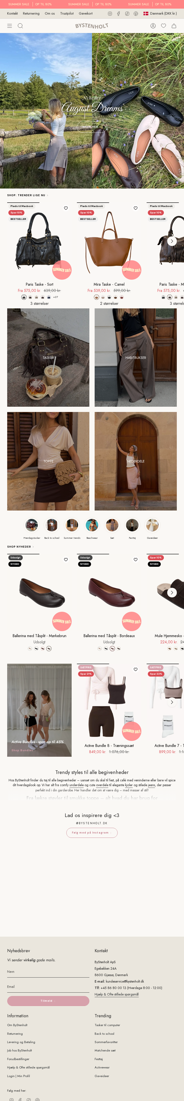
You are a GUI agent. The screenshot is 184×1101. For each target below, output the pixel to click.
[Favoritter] (163, 25)
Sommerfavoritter (106, 1042)
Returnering (31, 13)
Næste (172, 241)
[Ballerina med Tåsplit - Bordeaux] (109, 592)
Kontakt (12, 13)
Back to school (104, 1033)
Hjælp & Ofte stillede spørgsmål (117, 994)
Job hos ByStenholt (19, 1050)
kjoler (129, 785)
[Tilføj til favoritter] (66, 208)
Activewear (102, 1067)
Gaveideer (102, 1076)
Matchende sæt (105, 1050)
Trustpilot (67, 13)
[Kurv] (173, 25)
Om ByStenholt (17, 1025)
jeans (151, 785)
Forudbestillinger (18, 1059)
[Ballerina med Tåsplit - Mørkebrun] (39, 592)
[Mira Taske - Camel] (109, 241)
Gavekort (85, 13)
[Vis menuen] (9, 25)
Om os (50, 13)
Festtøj (99, 1059)
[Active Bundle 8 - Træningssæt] (109, 702)
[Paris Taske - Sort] (39, 241)
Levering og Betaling (21, 1042)
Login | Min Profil (18, 1076)
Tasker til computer (107, 1025)
